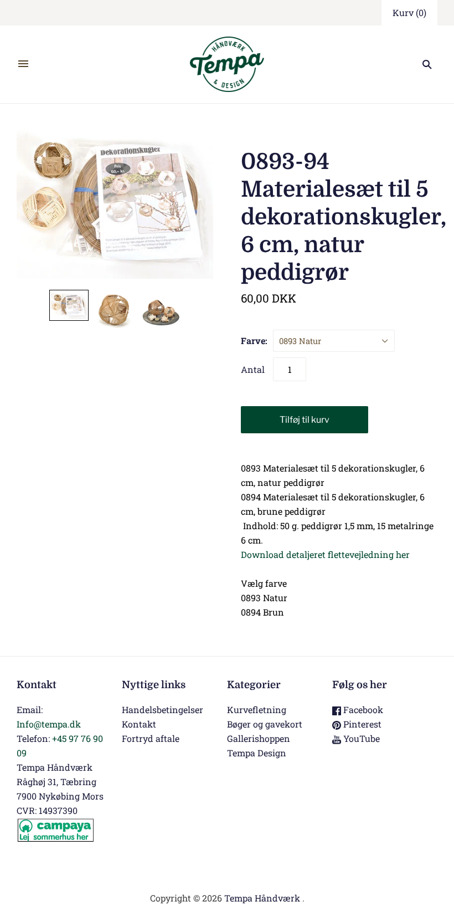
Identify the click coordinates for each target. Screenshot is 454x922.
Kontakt (139, 724)
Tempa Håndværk (262, 898)
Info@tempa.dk (49, 724)
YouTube (360, 738)
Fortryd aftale (150, 738)
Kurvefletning (256, 709)
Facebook (362, 709)
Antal (253, 369)
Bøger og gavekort (264, 724)
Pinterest (361, 724)
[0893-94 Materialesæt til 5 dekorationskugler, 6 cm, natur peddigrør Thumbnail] (69, 305)
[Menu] (23, 64)
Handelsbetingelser (162, 709)
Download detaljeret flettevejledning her (325, 554)
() (409, 12)
